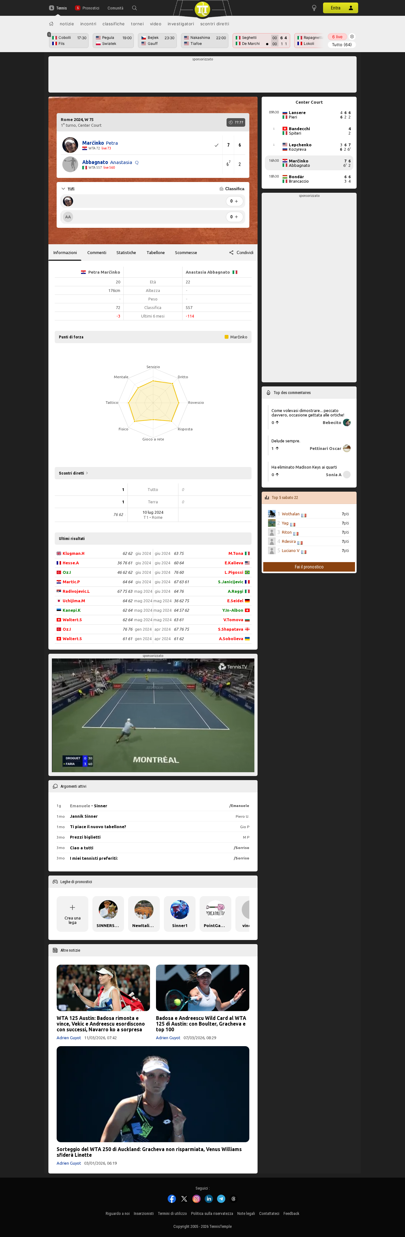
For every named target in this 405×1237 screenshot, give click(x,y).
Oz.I (67, 572)
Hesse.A (71, 563)
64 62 (127, 600)
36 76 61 (124, 563)
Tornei (137, 23)
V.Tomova (233, 619)
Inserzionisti (144, 1213)
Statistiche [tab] (126, 252)
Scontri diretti (214, 23)
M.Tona (235, 553)
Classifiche (114, 23)
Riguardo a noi (118, 1213)
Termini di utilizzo (172, 1213)
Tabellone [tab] (155, 252)
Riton (287, 532)
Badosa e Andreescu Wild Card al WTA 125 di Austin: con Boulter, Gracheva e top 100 (201, 1023)
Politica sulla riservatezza (212, 1213)
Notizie (67, 23)
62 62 (127, 553)
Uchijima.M (74, 600)
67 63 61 (181, 581)
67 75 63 (124, 591)
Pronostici (91, 8)
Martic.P (71, 581)
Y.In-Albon (232, 610)
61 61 (127, 638)
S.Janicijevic (230, 581)
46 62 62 (124, 572)
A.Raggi (235, 591)
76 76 (127, 629)
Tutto (342, 44)
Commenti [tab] (96, 252)
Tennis (61, 8)
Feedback (291, 1213)
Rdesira (289, 541)
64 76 (179, 591)
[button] (134, 8)
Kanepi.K (72, 610)
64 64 (127, 581)
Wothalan (291, 514)
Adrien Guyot (69, 1037)
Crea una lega (73, 920)
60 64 (179, 563)
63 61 (179, 619)
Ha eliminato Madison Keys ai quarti (304, 466)
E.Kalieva (234, 563)
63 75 (179, 553)
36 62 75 (181, 600)
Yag (285, 523)
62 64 (127, 610)
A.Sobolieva (231, 638)
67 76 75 (181, 629)
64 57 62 (181, 610)
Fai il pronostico (309, 566)
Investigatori (181, 23)
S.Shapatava (230, 629)
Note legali (246, 1213)
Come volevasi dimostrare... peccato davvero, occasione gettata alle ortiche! (307, 412)
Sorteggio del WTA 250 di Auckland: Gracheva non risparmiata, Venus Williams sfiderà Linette (149, 1152)
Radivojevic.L (76, 591)
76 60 (179, 572)
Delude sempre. (285, 441)
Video (156, 23)
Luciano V (291, 550)
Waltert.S (72, 619)
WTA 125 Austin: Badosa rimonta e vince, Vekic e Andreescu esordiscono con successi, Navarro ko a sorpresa (101, 1023)
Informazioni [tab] (65, 252)
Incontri (88, 23)
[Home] (51, 24)
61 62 (179, 638)
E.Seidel (235, 600)
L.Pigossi (234, 572)
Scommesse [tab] (186, 252)
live (337, 36)
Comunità (115, 8)
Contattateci (269, 1213)
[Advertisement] (203, 76)
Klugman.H (73, 553)
